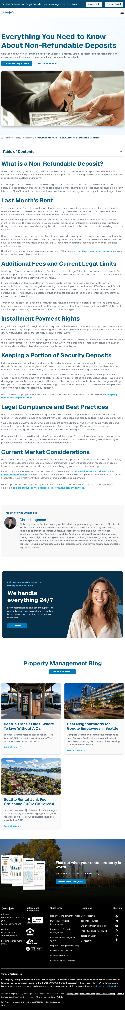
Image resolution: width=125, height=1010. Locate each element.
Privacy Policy (73, 993)
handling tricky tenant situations (96, 251)
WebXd (60, 997)
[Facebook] (116, 916)
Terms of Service (87, 993)
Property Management (23, 137)
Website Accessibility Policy (104, 986)
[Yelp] (116, 939)
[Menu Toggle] (122, 12)
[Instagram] (116, 930)
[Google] (116, 935)
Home (7, 137)
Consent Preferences (11, 974)
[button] (120, 151)
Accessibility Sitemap (105, 993)
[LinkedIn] (116, 921)
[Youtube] (116, 926)
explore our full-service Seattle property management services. (49, 487)
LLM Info (120, 993)
